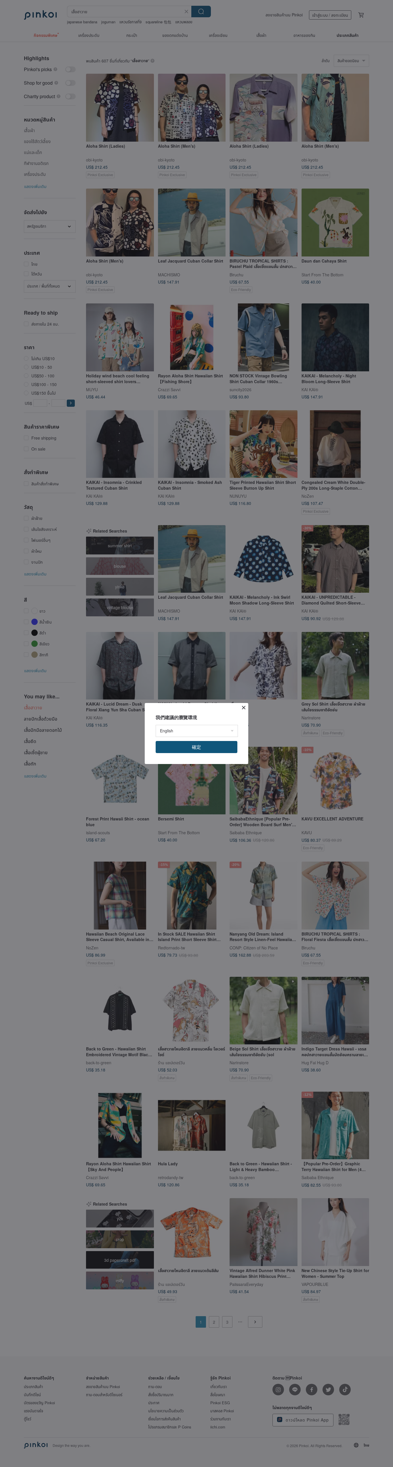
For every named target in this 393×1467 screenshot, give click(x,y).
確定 (196, 747)
